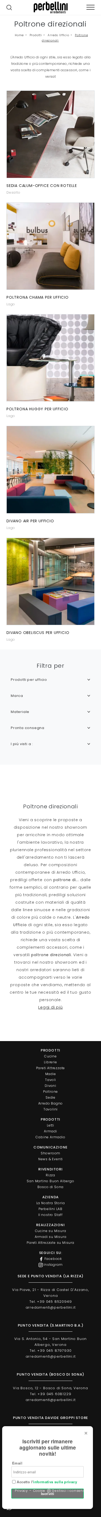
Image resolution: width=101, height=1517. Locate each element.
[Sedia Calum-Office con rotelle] (50, 134)
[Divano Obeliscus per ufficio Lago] (50, 581)
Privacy (21, 1490)
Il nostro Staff (50, 1214)
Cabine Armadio (50, 1137)
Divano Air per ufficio (30, 521)
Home (19, 35)
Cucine (50, 1056)
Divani (50, 1085)
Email (17, 1463)
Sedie (50, 1097)
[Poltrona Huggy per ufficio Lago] (50, 357)
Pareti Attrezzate (50, 1068)
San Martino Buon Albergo (50, 1181)
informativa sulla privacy (55, 1481)
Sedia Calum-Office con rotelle (41, 185)
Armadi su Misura (51, 1236)
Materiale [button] (20, 711)
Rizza (50, 1175)
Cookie (39, 1490)
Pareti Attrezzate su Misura (50, 1242)
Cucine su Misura (50, 1231)
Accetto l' (46, 1482)
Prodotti (36, 35)
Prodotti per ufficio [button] (29, 679)
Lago (10, 304)
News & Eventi (50, 1159)
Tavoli (50, 1079)
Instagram (53, 1264)
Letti (50, 1125)
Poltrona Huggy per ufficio (37, 409)
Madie (50, 1074)
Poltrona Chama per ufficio (37, 297)
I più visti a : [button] (22, 743)
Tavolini (50, 1109)
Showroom (50, 1153)
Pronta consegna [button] (27, 727)
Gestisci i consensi (69, 1490)
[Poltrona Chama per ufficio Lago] (50, 246)
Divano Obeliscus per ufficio (37, 632)
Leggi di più (50, 1007)
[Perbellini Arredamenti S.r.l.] (50, 7)
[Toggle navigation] (90, 7)
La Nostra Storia (50, 1203)
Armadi (50, 1131)
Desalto (13, 192)
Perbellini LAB (50, 1209)
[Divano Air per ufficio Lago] (50, 469)
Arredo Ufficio (58, 35)
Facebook (52, 1258)
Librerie (50, 1062)
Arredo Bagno (50, 1103)
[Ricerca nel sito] (9, 8)
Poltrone (50, 1091)
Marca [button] (17, 695)
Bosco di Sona (50, 1187)
